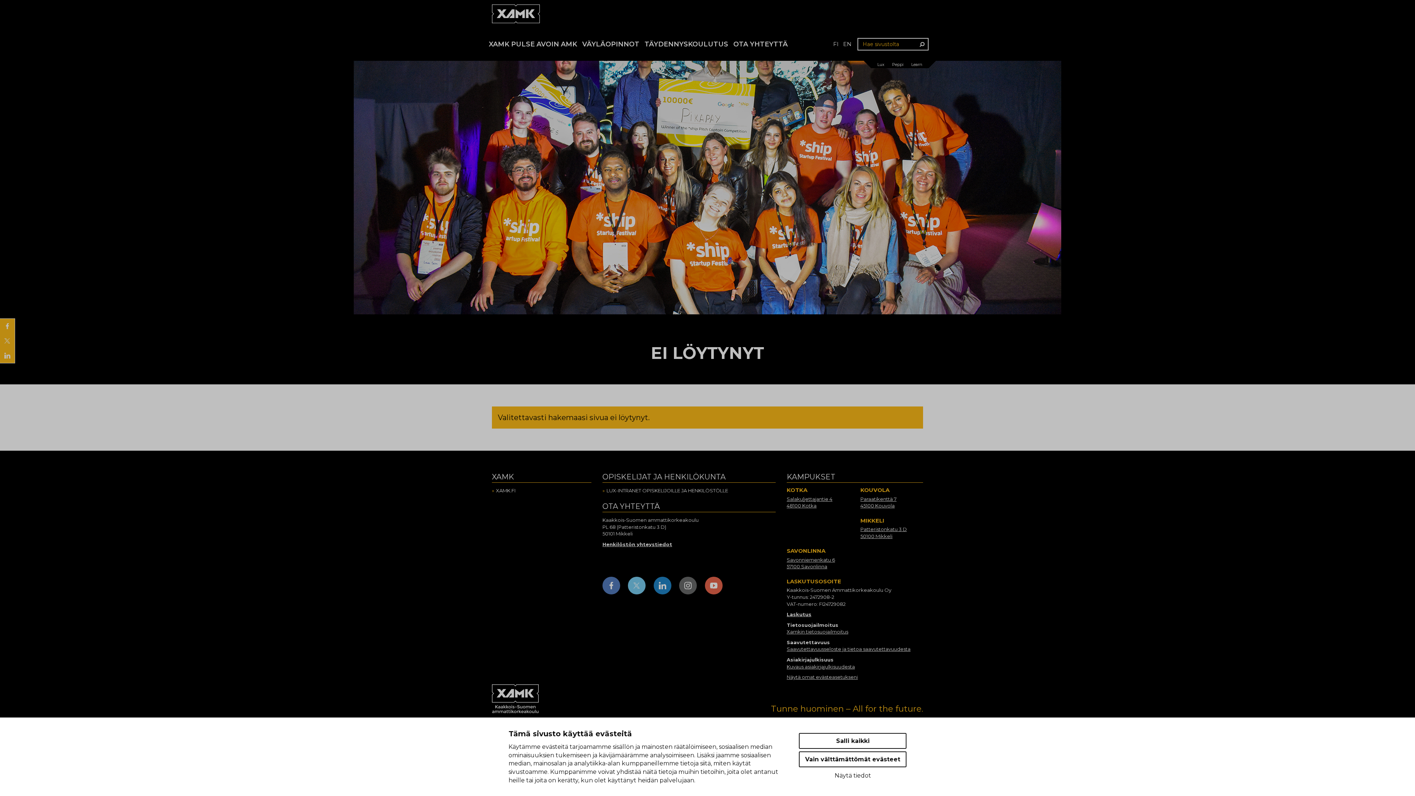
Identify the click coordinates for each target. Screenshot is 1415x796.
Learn (916, 64)
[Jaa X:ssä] (7, 341)
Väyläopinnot (610, 44)
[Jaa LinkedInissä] (7, 355)
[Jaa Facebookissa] (7, 326)
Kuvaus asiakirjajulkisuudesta (821, 667)
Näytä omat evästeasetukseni (822, 677)
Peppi (898, 64)
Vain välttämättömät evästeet (852, 759)
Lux (880, 64)
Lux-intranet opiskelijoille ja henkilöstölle (667, 490)
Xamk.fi (506, 490)
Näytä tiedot (853, 775)
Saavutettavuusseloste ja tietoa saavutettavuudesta (849, 649)
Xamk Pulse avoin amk (533, 44)
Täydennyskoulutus (686, 44)
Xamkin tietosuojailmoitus (817, 632)
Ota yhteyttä (760, 44)
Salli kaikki (853, 740)
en (847, 44)
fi (836, 44)
